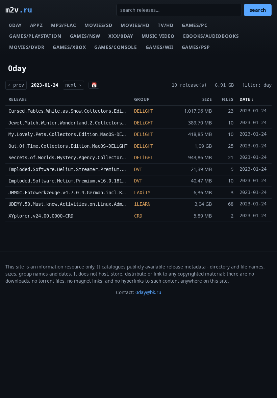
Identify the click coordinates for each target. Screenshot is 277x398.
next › (73, 85)
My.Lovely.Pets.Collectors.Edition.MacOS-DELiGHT (71, 134)
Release (17, 99)
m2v (18, 9)
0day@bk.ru (148, 292)
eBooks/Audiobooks (211, 36)
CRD (138, 216)
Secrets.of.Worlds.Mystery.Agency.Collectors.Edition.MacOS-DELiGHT (96, 157)
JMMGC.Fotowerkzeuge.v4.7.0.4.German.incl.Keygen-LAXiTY (81, 192)
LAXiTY (142, 192)
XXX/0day (120, 36)
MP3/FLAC (63, 25)
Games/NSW (85, 36)
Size (207, 99)
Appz (36, 25)
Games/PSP (196, 47)
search (258, 10)
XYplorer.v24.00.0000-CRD (40, 216)
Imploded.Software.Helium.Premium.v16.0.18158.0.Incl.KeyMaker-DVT (94, 180)
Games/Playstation (35, 36)
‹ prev (16, 85)
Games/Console (115, 47)
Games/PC (194, 25)
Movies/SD (98, 25)
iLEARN (142, 204)
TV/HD (165, 25)
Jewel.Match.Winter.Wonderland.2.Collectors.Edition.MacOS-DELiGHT (94, 122)
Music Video (158, 36)
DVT (138, 169)
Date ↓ (247, 99)
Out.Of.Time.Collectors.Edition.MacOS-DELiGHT (67, 146)
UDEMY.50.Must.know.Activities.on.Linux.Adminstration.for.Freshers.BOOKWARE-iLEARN (117, 204)
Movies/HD (135, 25)
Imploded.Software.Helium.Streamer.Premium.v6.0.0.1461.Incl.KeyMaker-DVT (104, 169)
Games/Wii (159, 47)
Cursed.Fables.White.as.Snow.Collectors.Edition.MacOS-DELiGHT (89, 111)
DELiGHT (143, 111)
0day (15, 25)
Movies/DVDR (26, 47)
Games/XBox (69, 47)
